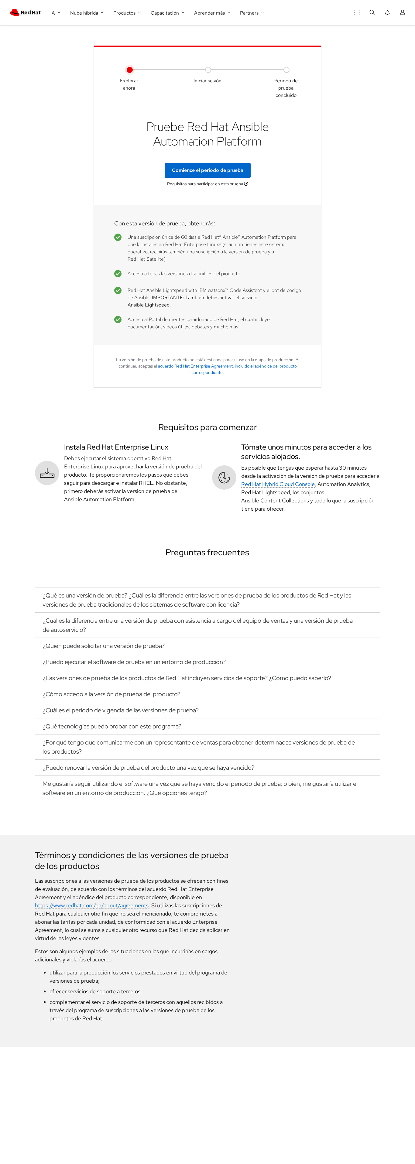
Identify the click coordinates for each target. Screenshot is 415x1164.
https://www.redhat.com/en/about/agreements (92, 905)
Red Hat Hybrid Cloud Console (278, 484)
